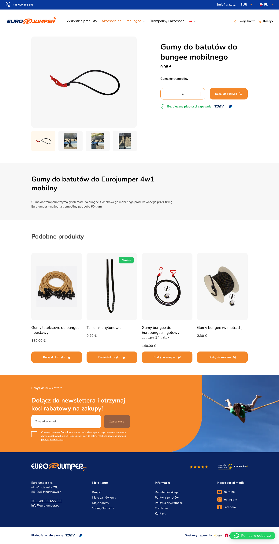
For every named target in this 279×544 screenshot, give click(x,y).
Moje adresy (100, 503)
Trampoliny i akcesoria (167, 21)
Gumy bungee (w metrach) (220, 327)
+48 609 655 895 (23, 4)
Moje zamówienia (104, 497)
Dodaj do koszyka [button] (54, 357)
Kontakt (160, 513)
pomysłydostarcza (222, 466)
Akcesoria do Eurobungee (121, 21)
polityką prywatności (52, 439)
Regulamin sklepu (167, 492)
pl (266, 4)
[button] (252, 535)
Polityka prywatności (169, 503)
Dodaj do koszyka (226, 94)
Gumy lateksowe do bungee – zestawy (55, 330)
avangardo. (241, 466)
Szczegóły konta (103, 508)
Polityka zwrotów (167, 497)
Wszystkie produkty (82, 21)
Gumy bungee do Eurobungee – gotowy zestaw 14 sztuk (160, 332)
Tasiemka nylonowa (104, 327)
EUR (244, 4)
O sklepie (161, 508)
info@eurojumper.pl (45, 505)
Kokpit (96, 492)
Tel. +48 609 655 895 (46, 501)
